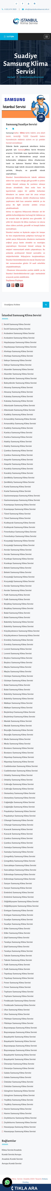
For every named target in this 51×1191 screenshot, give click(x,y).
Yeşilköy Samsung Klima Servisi (18, 1100)
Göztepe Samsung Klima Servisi (18, 676)
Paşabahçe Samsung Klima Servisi (19, 811)
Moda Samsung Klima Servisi (16, 739)
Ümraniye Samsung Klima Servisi (18, 1064)
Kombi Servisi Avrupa (11, 1155)
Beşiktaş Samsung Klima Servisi (18, 604)
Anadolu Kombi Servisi (12, 1159)
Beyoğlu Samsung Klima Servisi (18, 730)
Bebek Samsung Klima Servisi (17, 568)
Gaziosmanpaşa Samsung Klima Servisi (21, 496)
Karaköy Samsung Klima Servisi (18, 469)
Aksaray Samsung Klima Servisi (18, 387)
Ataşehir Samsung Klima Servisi (18, 460)
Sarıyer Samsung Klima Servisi (17, 883)
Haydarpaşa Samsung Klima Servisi (19, 342)
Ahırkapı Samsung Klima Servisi (18, 351)
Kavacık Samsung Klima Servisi (18, 829)
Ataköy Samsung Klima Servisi (17, 442)
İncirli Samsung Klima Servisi (16, 324)
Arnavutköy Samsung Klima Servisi (19, 419)
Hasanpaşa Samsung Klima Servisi (19, 1127)
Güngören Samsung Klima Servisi (19, 1091)
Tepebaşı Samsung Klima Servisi (18, 974)
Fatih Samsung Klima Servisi (16, 595)
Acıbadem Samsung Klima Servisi (18, 333)
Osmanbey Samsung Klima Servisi (19, 793)
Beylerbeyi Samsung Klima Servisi (19, 712)
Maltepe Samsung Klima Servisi (17, 703)
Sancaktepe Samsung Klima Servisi (19, 865)
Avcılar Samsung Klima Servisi (17, 550)
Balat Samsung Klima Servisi (16, 613)
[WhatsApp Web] (16, 3)
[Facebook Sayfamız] (22, 3)
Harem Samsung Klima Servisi (17, 1109)
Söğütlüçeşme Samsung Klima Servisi (20, 902)
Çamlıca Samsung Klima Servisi (18, 451)
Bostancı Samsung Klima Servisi (18, 748)
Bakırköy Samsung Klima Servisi (18, 622)
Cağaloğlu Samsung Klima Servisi (19, 802)
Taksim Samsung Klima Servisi (17, 956)
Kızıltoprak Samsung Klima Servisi (19, 523)
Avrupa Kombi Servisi (11, 1164)
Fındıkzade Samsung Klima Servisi (19, 1001)
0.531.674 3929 (10, 9)
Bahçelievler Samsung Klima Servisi (20, 378)
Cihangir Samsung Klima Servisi (18, 820)
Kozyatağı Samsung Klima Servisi (18, 541)
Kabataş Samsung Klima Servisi (18, 396)
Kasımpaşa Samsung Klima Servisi (19, 505)
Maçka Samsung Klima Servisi (17, 667)
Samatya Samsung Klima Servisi (18, 847)
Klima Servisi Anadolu (12, 1150)
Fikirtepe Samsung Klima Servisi (18, 1019)
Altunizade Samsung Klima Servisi (19, 406)
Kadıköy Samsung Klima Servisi (18, 415)
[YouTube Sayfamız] (28, 3)
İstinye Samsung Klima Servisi (17, 360)
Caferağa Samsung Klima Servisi (18, 784)
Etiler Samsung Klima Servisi (16, 929)
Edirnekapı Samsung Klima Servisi (19, 874)
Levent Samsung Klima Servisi (17, 649)
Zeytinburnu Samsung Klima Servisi (19, 1118)
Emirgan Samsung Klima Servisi (18, 911)
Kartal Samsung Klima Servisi (17, 487)
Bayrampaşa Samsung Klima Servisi (20, 1028)
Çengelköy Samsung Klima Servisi (19, 856)
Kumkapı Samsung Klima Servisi (18, 559)
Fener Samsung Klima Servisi (17, 983)
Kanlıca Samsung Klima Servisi (17, 433)
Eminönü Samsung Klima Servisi (18, 892)
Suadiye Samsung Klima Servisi (18, 920)
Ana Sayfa (11, 77)
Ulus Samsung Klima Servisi (16, 1010)
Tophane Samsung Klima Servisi (18, 992)
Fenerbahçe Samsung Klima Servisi (19, 532)
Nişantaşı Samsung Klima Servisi (18, 757)
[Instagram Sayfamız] (34, 3)
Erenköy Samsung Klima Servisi (18, 640)
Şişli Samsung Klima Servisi (16, 938)
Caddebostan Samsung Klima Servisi (20, 766)
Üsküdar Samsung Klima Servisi (18, 1082)
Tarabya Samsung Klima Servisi (18, 942)
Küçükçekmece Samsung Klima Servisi (21, 631)
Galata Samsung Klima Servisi (17, 1073)
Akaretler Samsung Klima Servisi (18, 369)
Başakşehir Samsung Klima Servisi (19, 1037)
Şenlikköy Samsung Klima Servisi (18, 478)
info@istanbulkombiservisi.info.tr (37, 9)
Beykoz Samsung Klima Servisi (17, 658)
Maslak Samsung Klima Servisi (17, 721)
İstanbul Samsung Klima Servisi (32, 77)
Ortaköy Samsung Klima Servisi (17, 775)
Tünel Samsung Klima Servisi (16, 514)
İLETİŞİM (10, 36)
